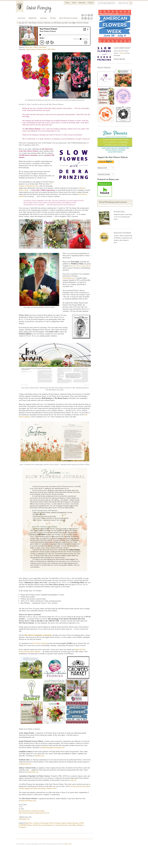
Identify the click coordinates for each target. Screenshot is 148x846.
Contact (90, 2)
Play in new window (31, 47)
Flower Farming (54, 823)
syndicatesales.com (25, 764)
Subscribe (82, 2)
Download (42, 47)
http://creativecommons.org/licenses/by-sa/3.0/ (34, 813)
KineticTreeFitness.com (28, 800)
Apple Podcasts (31, 49)
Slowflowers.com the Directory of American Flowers (50, 825)
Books (53, 18)
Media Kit (33, 18)
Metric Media (68, 844)
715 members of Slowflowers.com (35, 185)
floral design (44, 823)
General (63, 823)
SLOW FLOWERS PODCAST (122, 48)
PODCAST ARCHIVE (119, 59)
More (53, 49)
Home (67, 2)
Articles (43, 18)
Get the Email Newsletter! (106, 3)
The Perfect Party (119, 211)
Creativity (36, 823)
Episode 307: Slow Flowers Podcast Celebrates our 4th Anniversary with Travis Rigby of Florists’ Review (53, 22)
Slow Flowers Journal (68, 18)
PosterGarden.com (69, 278)
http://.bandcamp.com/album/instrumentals (32, 811)
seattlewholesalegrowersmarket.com (53, 747)
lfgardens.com (39, 755)
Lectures (21, 18)
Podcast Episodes (72, 823)
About (74, 2)
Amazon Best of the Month (122, 232)
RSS (49, 49)
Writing (79, 825)
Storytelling (72, 825)
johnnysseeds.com (32, 772)
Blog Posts (28, 823)
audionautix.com (24, 819)
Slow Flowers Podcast (39, 643)
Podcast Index (41, 49)
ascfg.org (73, 780)
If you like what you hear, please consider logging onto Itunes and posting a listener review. (54, 787)
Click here (122, 53)
